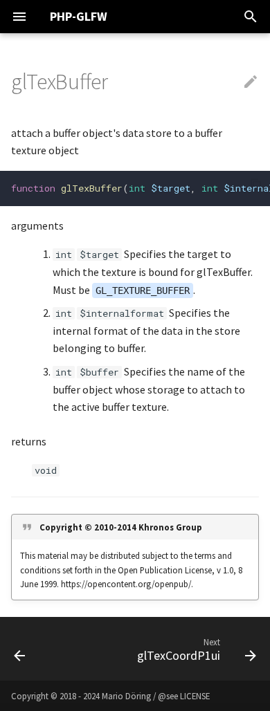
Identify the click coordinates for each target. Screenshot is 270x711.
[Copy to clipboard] (256, 184)
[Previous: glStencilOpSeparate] (20, 649)
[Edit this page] (250, 82)
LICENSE (195, 695)
